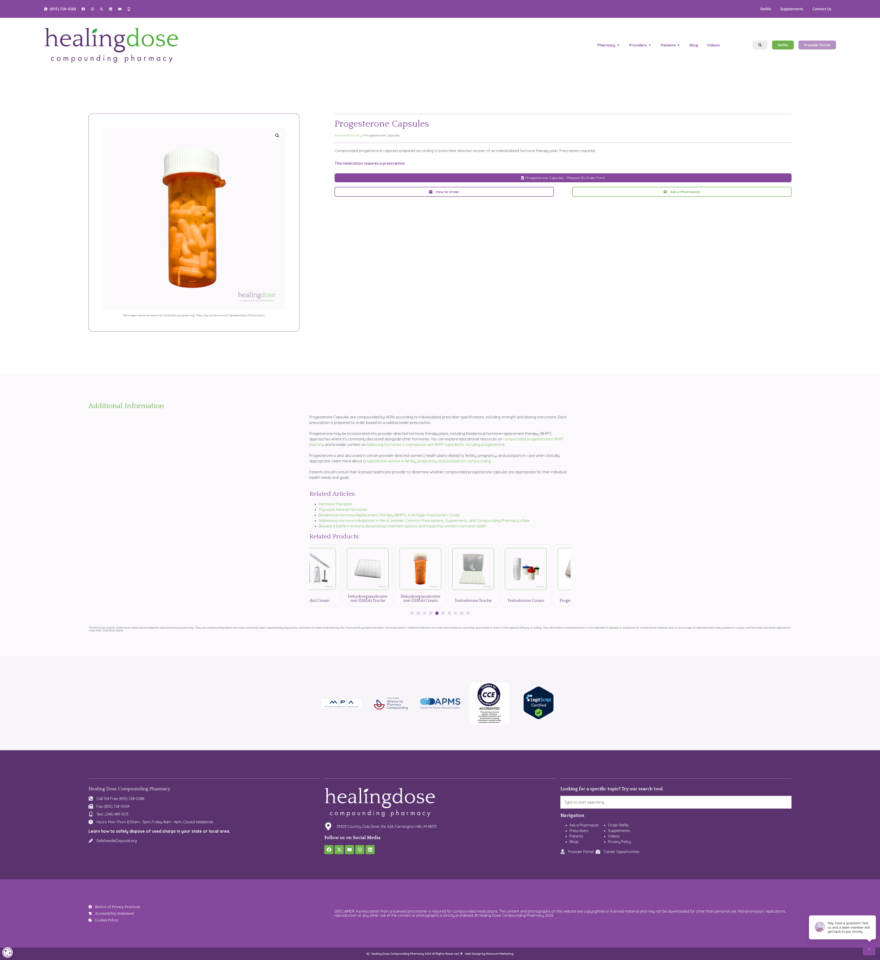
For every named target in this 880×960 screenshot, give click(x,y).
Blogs (574, 841)
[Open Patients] (678, 45)
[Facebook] (328, 849)
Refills (765, 9)
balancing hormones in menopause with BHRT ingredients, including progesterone (436, 444)
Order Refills (618, 825)
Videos (614, 836)
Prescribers (578, 830)
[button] (277, 135)
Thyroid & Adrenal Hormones (343, 509)
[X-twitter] (339, 849)
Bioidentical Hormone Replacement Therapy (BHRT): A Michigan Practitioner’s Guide (389, 515)
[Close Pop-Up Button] (870, 911)
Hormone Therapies (335, 504)
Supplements (791, 9)
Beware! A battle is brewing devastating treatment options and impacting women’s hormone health (402, 526)
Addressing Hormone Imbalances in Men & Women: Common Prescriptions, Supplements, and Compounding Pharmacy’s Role (424, 520)
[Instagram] (359, 849)
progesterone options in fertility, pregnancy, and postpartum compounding (427, 461)
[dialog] (7, 952)
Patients (576, 836)
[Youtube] (349, 849)
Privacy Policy (619, 841)
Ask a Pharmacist (584, 825)
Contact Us (821, 9)
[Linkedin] (370, 849)
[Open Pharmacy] (618, 45)
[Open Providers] (650, 45)
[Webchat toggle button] (869, 949)
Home (339, 135)
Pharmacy (354, 135)
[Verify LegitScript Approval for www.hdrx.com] (538, 718)
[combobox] (676, 802)
